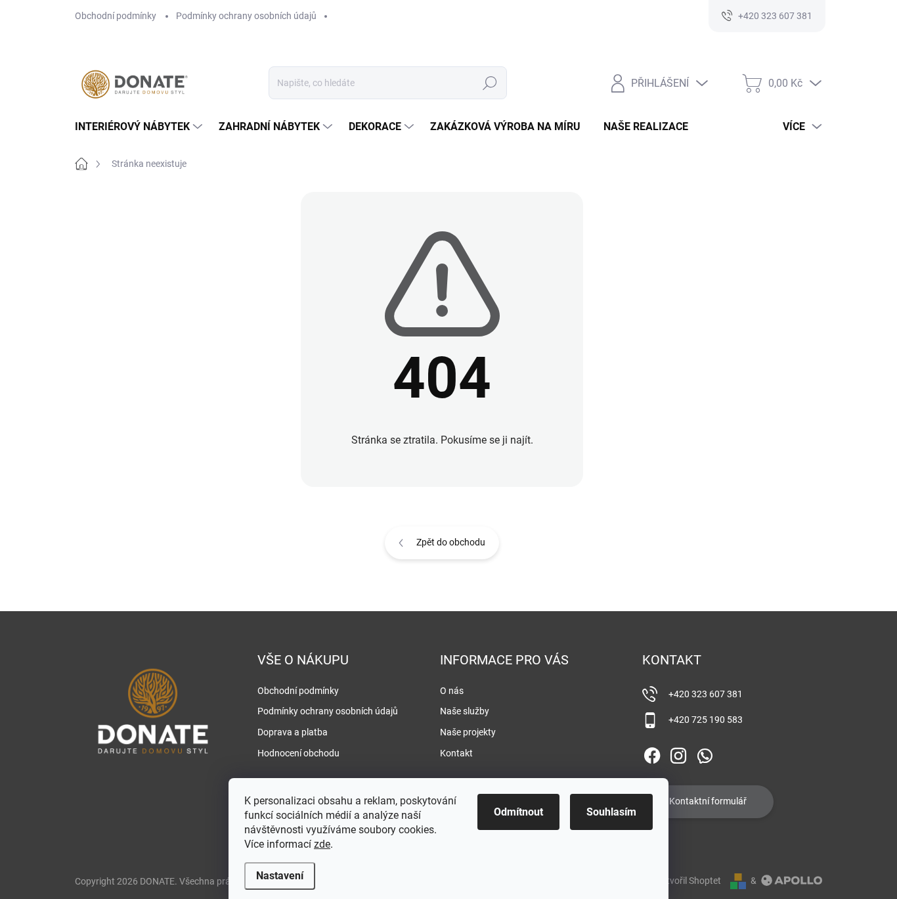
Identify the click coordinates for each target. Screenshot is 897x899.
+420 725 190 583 (705, 719)
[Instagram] (678, 753)
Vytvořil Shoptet (688, 880)
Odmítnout (518, 812)
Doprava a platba (292, 732)
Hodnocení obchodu (298, 753)
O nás (452, 690)
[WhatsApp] (704, 753)
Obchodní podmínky (115, 16)
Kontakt (456, 753)
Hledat (490, 83)
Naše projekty (468, 732)
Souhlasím (611, 812)
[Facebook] (652, 753)
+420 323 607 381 (705, 694)
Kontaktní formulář (708, 801)
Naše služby (464, 711)
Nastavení (279, 875)
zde (322, 844)
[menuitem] (140, 127)
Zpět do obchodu (450, 542)
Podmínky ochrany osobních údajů (246, 16)
